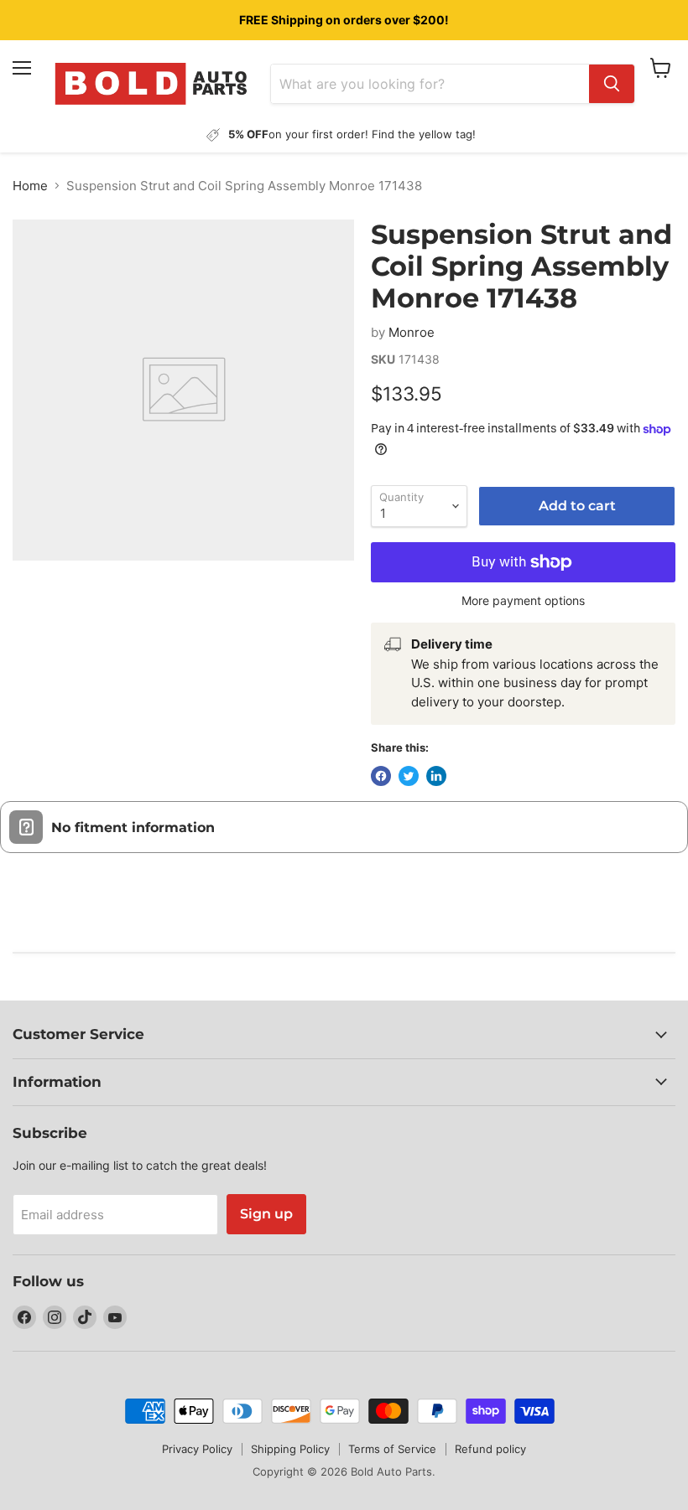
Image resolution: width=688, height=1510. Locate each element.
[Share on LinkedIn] (436, 776)
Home (30, 185)
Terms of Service (392, 1449)
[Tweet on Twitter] (409, 776)
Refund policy (490, 1449)
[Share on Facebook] (381, 776)
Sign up (266, 1214)
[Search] (611, 84)
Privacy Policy (197, 1449)
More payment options (523, 601)
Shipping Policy (290, 1449)
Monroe (411, 332)
